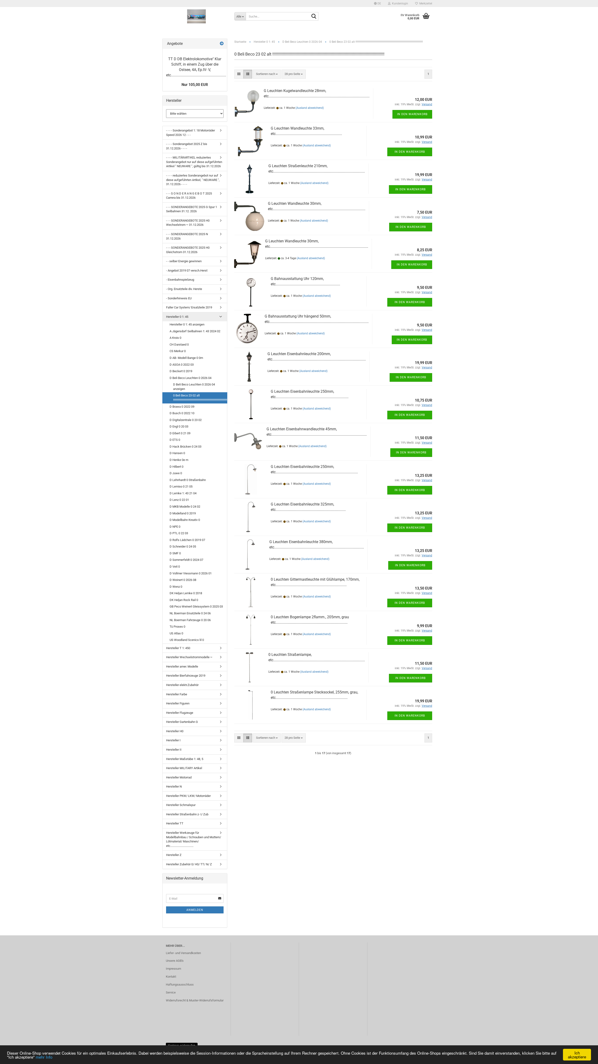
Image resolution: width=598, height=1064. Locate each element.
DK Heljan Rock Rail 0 (184, 600)
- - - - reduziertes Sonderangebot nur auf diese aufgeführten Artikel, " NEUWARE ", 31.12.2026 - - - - (193, 180)
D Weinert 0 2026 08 (183, 580)
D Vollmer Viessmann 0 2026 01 (191, 573)
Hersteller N (174, 786)
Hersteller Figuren (177, 703)
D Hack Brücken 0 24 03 (185, 446)
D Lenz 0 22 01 (179, 500)
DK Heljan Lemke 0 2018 (186, 593)
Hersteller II (174, 749)
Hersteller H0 (174, 731)
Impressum (173, 968)
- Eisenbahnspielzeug (180, 279)
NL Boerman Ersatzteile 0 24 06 (190, 613)
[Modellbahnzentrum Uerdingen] (196, 16)
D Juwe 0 (176, 473)
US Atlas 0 (176, 633)
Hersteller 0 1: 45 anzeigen (187, 324)
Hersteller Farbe (176, 694)
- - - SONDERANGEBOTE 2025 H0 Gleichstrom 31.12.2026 (188, 250)
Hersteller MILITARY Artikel (184, 768)
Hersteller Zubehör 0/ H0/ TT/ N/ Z (189, 864)
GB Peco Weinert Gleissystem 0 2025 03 (196, 606)
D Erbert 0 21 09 (180, 433)
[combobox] (267, 74)
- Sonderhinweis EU (179, 298)
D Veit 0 (175, 566)
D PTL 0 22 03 (179, 533)
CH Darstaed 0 (179, 344)
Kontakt (171, 976)
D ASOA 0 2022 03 (182, 364)
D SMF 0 (175, 553)
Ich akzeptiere (577, 1055)
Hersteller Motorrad (179, 777)
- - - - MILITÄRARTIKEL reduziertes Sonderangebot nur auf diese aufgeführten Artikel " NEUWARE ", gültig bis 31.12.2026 (194, 162)
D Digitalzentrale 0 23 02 (186, 420)
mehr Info (44, 1057)
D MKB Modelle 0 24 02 (185, 506)
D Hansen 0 (177, 453)
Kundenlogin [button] (399, 3)
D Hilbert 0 (176, 466)
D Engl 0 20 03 (179, 426)
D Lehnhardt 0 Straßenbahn (188, 480)
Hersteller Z (174, 855)
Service (171, 992)
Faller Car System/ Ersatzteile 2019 (189, 307)
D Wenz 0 (176, 586)
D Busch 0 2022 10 (182, 413)
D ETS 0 (175, 440)
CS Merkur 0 (178, 351)
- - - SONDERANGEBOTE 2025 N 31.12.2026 (187, 236)
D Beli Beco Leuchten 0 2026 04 (190, 378)
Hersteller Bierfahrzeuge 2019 (185, 675)
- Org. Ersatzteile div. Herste (184, 289)
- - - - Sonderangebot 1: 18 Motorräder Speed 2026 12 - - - (190, 133)
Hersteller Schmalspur (181, 805)
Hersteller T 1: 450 (178, 648)
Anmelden (194, 910)
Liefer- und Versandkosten (183, 953)
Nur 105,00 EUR (195, 84)
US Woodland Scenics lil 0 (187, 640)
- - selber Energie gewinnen (184, 261)
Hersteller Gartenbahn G (182, 722)
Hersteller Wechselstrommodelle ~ (189, 657)
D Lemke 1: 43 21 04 (183, 493)
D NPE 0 (175, 526)
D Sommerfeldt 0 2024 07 (186, 560)
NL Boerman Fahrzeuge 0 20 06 (190, 620)
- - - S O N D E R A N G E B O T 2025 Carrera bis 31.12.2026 (189, 196)
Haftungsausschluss (180, 984)
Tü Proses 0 (177, 626)
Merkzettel (425, 3)
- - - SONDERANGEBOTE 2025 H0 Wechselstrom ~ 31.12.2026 (188, 223)
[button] (377, 3)
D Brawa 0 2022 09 (182, 406)
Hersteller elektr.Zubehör (182, 685)
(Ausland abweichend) (309, 108)
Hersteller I (173, 740)
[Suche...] (314, 16)
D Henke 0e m (179, 460)
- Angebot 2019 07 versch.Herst (186, 270)
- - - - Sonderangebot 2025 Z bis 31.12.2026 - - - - (186, 146)
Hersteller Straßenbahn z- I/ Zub (187, 814)
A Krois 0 (175, 337)
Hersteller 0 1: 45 (177, 316)
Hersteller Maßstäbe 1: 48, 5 (184, 759)
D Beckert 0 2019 (181, 371)
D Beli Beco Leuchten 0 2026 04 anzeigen (194, 387)
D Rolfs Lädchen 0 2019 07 (187, 540)
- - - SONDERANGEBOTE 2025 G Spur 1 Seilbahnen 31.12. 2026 (191, 209)
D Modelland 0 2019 (183, 513)
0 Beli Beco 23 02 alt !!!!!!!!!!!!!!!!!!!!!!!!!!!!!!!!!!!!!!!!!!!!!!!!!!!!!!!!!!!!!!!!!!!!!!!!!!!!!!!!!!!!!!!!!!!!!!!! (200, 398)
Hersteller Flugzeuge (179, 712)
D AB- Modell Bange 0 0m (186, 358)
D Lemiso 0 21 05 (181, 486)
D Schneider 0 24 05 (183, 546)
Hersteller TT (174, 823)
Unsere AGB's (175, 960)
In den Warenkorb (412, 114)
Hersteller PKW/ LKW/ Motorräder (188, 796)
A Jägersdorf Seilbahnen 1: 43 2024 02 (195, 331)
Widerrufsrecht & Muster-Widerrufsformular (195, 1000)
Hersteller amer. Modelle (182, 666)
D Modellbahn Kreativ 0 (185, 520)
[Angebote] (222, 43)
